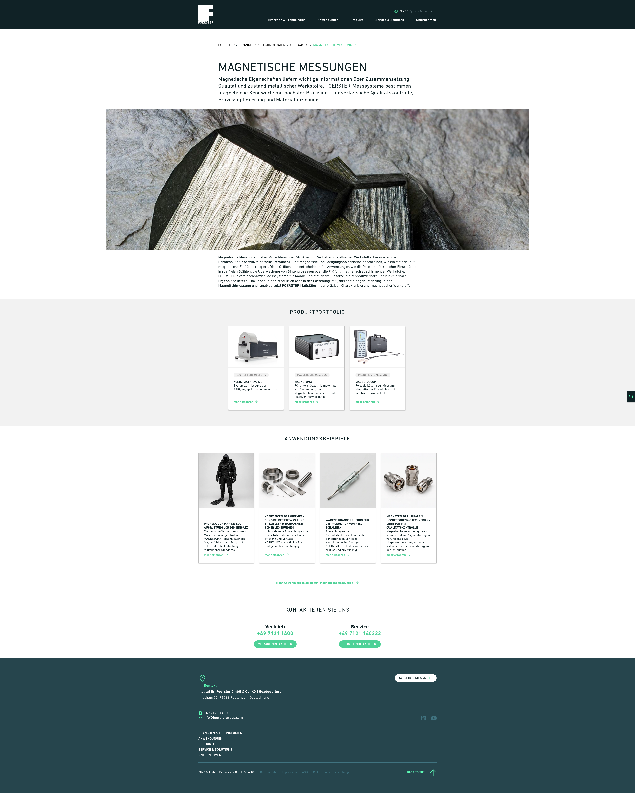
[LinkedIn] (423, 718)
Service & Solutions (215, 750)
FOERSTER (226, 45)
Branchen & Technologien (220, 733)
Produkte (206, 744)
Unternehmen (209, 755)
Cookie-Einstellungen (337, 772)
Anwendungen (210, 739)
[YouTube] (434, 718)
